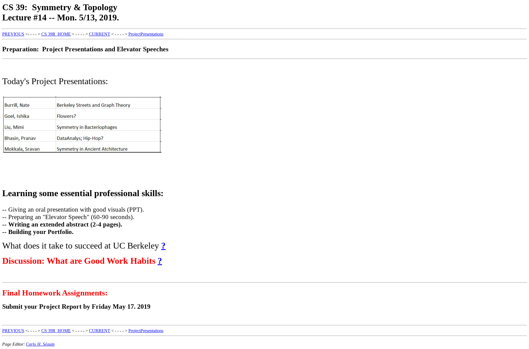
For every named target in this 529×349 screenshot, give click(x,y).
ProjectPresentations (145, 34)
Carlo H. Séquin (40, 344)
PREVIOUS (13, 34)
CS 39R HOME (56, 34)
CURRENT (99, 34)
